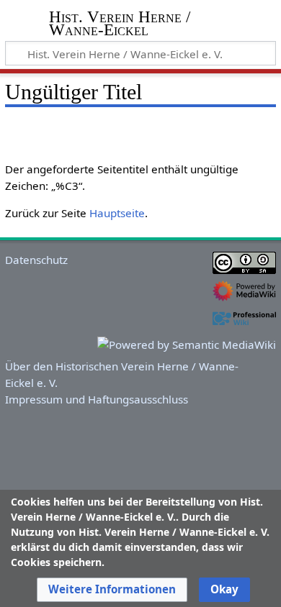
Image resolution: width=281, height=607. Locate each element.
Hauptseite (117, 213)
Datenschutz (36, 259)
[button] (112, 590)
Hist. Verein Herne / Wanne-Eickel (119, 25)
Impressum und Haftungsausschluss (96, 399)
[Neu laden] (231, 129)
